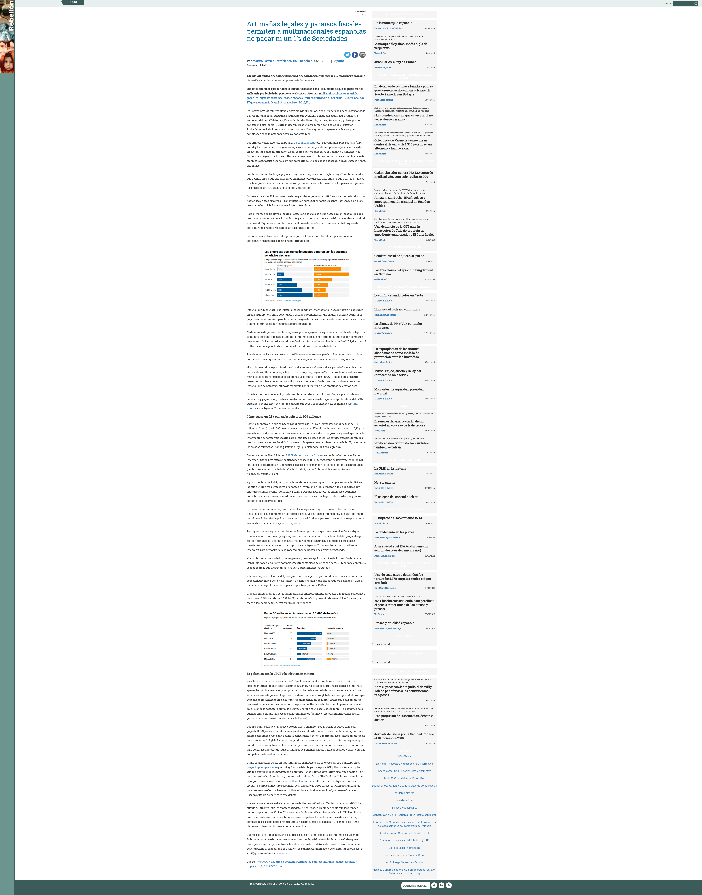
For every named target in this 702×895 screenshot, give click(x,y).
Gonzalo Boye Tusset (384, 261)
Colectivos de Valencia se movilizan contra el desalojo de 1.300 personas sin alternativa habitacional (403, 144)
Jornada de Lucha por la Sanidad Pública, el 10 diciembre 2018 (404, 736)
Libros (404, 405)
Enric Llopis (380, 124)
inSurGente (404, 756)
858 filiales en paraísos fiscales (304, 455)
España (338, 61)
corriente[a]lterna (404, 793)
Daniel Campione (382, 67)
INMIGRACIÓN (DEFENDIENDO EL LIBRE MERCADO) (404, 286)
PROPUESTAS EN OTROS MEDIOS (404, 653)
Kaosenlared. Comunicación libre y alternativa (404, 771)
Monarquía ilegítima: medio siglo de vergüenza (400, 46)
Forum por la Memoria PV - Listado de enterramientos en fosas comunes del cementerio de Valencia (404, 824)
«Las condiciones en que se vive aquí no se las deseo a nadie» (403, 117)
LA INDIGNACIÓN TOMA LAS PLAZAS (404, 509)
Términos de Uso (324, 883)
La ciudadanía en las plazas (394, 532)
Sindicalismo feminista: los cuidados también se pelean (401, 445)
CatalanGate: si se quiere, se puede (399, 256)
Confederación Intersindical (404, 847)
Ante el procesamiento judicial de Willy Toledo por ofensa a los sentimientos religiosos (403, 691)
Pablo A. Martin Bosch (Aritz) (388, 28)
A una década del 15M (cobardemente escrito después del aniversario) (401, 548)
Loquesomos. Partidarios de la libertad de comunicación (404, 785)
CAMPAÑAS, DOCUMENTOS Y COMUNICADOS (404, 671)
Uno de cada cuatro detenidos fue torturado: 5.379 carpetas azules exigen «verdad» (402, 578)
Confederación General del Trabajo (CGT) (404, 833)
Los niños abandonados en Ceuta (398, 295)
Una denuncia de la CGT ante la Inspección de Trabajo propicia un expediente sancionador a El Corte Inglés (404, 230)
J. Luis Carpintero (383, 300)
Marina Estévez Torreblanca (272, 61)
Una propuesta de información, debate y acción (403, 718)
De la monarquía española (393, 23)
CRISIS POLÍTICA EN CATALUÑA (405, 247)
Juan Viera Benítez (383, 99)
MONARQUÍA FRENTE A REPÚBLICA (404, 14)
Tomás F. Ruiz (381, 53)
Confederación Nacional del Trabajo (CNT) (404, 840)
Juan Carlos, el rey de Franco (395, 62)
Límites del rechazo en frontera (397, 309)
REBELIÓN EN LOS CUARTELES (404, 459)
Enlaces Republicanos (404, 807)
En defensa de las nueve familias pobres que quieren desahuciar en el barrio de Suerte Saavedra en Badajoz (403, 90)
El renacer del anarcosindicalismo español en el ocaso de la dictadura (399, 423)
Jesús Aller (379, 430)
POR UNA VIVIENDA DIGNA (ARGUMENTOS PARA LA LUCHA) (405, 76)
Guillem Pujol (380, 279)
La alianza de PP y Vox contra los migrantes (398, 325)
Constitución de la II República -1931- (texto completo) (404, 815)
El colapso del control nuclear (396, 497)
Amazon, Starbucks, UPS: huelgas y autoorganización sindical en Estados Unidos (402, 201)
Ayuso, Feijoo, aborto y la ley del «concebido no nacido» (397, 373)
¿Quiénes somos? (415, 886)
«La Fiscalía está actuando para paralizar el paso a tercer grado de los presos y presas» (404, 605)
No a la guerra (384, 482)
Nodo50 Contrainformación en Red (404, 778)
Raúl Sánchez (302, 61)
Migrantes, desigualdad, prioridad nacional (399, 391)
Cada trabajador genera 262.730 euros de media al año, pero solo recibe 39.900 (403, 174)
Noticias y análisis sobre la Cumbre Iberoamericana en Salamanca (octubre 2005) (404, 871)
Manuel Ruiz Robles (383, 473)
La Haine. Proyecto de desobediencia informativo (404, 763)
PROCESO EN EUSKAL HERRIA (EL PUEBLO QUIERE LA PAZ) (405, 565)
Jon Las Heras (381, 452)
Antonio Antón (381, 523)
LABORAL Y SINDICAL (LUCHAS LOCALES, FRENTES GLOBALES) (405, 162)
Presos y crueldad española (394, 623)
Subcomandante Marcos (386, 743)
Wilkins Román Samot (385, 314)
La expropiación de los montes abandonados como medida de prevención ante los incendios (396, 353)
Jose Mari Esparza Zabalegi (387, 628)
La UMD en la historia (390, 468)
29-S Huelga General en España (404, 862)
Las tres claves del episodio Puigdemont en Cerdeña (403, 272)
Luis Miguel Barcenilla (385, 588)
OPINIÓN (404, 340)
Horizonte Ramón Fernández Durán (404, 855)
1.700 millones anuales (302, 781)
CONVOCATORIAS (404, 635)
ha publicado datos (305, 142)
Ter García (379, 614)
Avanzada (668, 3)
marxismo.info (404, 800)
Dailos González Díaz (384, 555)
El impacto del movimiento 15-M (398, 518)
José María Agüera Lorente (387, 537)
